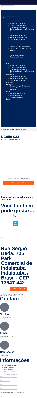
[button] (18, 396)
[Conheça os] (4, 345)
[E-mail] (4, 326)
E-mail (4, 333)
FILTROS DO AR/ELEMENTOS (12, 129)
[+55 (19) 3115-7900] (1, 0)
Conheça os (7, 352)
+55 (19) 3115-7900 (6, 3)
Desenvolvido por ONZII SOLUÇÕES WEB (13, 392)
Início (2, 129)
